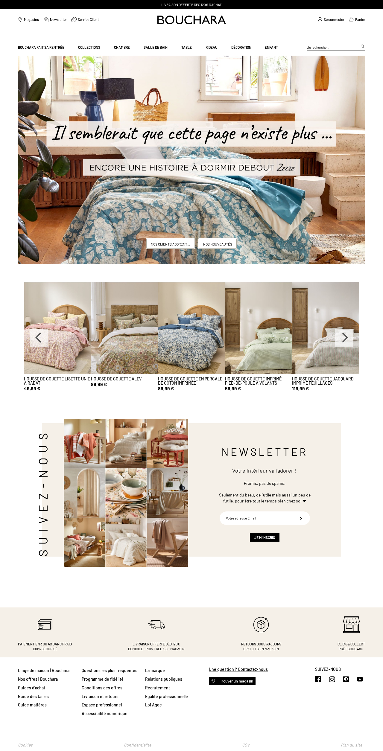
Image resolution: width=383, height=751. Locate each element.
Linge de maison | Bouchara (43, 670)
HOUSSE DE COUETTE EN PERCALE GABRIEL (56, 381)
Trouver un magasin (236, 681)
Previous (39, 338)
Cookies (25, 744)
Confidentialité (137, 744)
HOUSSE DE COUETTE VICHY (117, 378)
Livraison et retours (100, 696)
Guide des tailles (33, 696)
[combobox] (336, 48)
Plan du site (351, 744)
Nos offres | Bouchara (38, 679)
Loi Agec (153, 704)
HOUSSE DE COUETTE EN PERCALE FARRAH (190, 381)
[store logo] (191, 20)
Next (344, 338)
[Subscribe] (301, 518)
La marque (155, 670)
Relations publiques (163, 679)
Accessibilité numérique (104, 713)
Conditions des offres (102, 687)
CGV (246, 744)
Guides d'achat (31, 687)
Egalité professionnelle (166, 696)
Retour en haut (372, 734)
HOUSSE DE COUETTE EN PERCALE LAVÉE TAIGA (324, 381)
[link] (331, 19)
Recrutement (157, 687)
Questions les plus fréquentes (109, 670)
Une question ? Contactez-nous (238, 669)
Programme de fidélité (103, 679)
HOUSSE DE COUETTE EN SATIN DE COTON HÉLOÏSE (257, 381)
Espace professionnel (102, 704)
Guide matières (32, 704)
